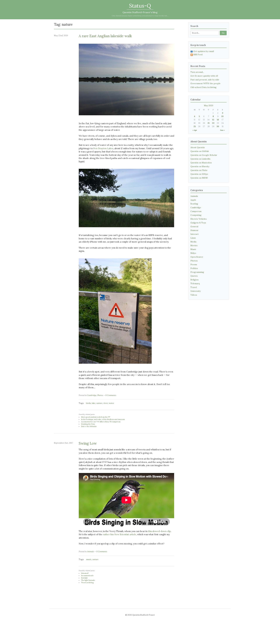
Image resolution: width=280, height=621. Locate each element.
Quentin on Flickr (199, 170)
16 (218, 120)
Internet (194, 234)
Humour (194, 230)
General (194, 226)
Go (223, 33)
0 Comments (110, 395)
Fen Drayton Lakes (103, 148)
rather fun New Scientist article (119, 534)
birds (88, 403)
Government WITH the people (205, 83)
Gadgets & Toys (198, 222)
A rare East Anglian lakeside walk (105, 36)
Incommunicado (87, 576)
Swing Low (88, 443)
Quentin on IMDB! (199, 178)
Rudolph (84, 578)
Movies (193, 245)
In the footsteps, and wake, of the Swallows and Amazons (103, 419)
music (88, 559)
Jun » (222, 130)
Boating (194, 203)
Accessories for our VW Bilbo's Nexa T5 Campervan (100, 422)
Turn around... (197, 72)
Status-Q (140, 5)
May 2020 (208, 105)
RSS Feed (197, 54)
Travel (193, 287)
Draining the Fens (88, 424)
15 (213, 120)
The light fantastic (88, 580)
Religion (194, 279)
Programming (197, 272)
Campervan (195, 211)
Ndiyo (193, 253)
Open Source (196, 257)
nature (99, 403)
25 (195, 126)
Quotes (194, 276)
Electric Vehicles (198, 219)
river (105, 403)
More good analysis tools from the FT (95, 417)
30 (218, 126)
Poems (193, 264)
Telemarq (195, 283)
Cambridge (91, 395)
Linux (193, 238)
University (195, 291)
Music (193, 249)
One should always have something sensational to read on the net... (140, 15)
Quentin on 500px (199, 174)
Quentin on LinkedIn (200, 159)
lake (93, 403)
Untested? (85, 573)
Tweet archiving (87, 583)
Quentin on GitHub (199, 151)
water (111, 403)
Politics (194, 268)
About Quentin (197, 147)
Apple (193, 200)
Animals (90, 551)
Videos (193, 295)
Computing (195, 215)
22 (213, 123)
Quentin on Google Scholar (203, 155)
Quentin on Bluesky (199, 166)
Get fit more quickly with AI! (204, 76)
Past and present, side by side (204, 79)
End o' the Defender (89, 426)
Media (193, 241)
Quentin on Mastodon (201, 162)
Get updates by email (203, 51)
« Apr (194, 130)
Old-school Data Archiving (203, 87)
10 (222, 116)
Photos (100, 395)
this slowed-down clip (159, 531)
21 (209, 123)
